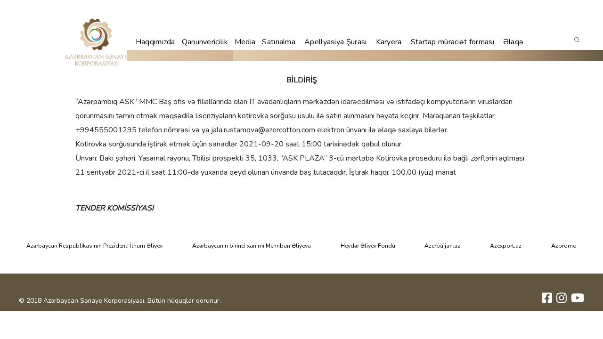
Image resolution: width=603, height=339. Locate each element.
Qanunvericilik (205, 42)
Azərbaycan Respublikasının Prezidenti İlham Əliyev (94, 246)
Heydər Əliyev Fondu (368, 246)
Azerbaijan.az (442, 246)
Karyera (389, 42)
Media (245, 42)
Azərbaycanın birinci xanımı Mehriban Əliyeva (251, 246)
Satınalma (278, 42)
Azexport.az (506, 246)
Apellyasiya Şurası (335, 42)
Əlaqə (513, 42)
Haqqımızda (155, 42)
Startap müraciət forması (452, 42)
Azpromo (564, 246)
